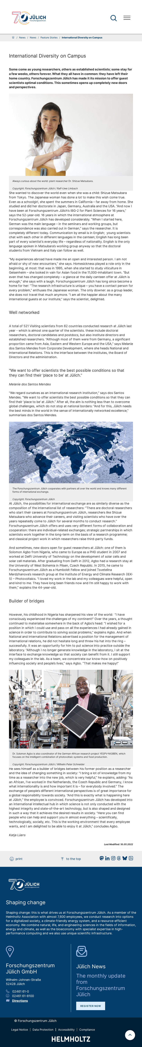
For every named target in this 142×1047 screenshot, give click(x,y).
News (22, 37)
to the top (73, 859)
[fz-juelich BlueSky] (124, 859)
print (19, 859)
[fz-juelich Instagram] (112, 859)
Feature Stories (49, 37)
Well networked (24, 312)
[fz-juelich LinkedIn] (106, 859)
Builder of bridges (26, 600)
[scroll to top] (130, 1035)
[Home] (13, 37)
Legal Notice (19, 1029)
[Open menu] (127, 18)
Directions (20, 1001)
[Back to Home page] (29, 18)
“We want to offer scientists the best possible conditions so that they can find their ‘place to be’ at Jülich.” (66, 372)
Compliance (87, 1029)
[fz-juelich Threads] (118, 859)
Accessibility (66, 1029)
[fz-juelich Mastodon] (101, 859)
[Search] (114, 18)
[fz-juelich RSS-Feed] (130, 859)
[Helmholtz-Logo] (71, 1040)
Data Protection (43, 1029)
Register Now (90, 1005)
